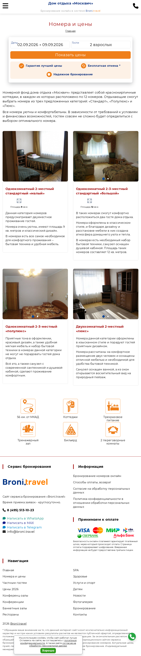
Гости (75, 42)
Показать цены (70, 55)
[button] (103, 179)
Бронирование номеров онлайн (97, 476)
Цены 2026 (11, 589)
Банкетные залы (15, 608)
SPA (76, 570)
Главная (70, 31)
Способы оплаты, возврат (92, 482)
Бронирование (84, 608)
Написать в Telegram (24, 527)
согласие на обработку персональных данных (52, 644)
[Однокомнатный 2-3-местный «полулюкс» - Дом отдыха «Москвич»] (35, 294)
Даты (14, 42)
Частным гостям (15, 582)
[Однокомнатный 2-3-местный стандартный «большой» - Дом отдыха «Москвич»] (105, 156)
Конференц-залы (15, 595)
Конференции (13, 602)
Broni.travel (18, 623)
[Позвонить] (135, 6)
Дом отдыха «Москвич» (70, 3)
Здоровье (80, 576)
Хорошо (48, 650)
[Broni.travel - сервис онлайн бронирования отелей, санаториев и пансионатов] (25, 482)
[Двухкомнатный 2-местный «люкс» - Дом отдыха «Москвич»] (105, 294)
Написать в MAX (20, 523)
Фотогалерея (83, 602)
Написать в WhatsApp (25, 518)
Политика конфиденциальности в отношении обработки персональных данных (101, 502)
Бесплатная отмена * (104, 65)
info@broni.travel (21, 532)
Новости (79, 595)
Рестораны (11, 614)
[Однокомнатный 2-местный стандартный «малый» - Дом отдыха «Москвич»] (35, 156)
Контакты (80, 614)
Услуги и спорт (84, 582)
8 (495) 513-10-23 (20, 510)
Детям (78, 589)
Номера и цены (14, 576)
